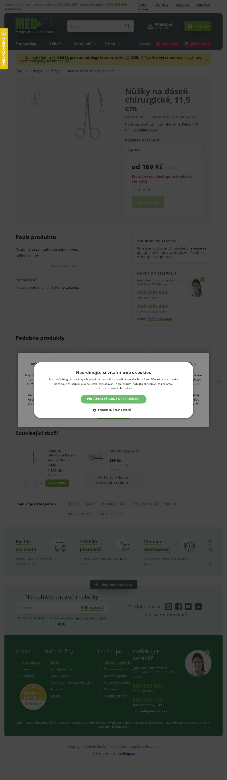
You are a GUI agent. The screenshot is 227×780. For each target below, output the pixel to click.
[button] (113, 410)
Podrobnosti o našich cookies (113, 388)
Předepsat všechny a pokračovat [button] (113, 399)
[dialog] (113, 390)
